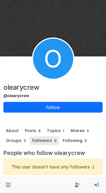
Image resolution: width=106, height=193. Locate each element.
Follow (53, 107)
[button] (8, 185)
